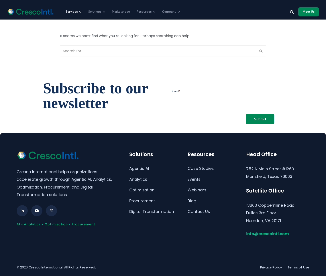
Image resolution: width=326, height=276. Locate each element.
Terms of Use (298, 267)
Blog (192, 201)
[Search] (292, 12)
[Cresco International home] (30, 12)
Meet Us (308, 12)
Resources (144, 12)
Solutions (95, 12)
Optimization (142, 190)
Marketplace (121, 12)
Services (72, 12)
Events (194, 179)
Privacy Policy (271, 267)
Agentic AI (139, 168)
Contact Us (199, 211)
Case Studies (201, 168)
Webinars (197, 190)
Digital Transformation (151, 211)
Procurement (142, 201)
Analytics (138, 179)
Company (169, 12)
